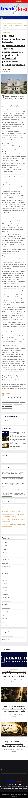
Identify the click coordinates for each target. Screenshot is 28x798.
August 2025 (5, 580)
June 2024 (4, 618)
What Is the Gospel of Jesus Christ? (10, 489)
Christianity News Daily (6, 32)
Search (4, 456)
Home (2, 21)
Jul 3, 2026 (14, 442)
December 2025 (6, 566)
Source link (7, 393)
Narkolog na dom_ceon (7, 519)
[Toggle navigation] (26, 17)
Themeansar (14, 796)
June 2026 (4, 545)
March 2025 (5, 594)
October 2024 (5, 604)
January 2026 (5, 563)
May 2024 (4, 621)
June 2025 (4, 587)
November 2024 (6, 601)
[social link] (1, 766)
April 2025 (4, 590)
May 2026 (4, 549)
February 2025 (5, 597)
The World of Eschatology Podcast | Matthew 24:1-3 (19, 402)
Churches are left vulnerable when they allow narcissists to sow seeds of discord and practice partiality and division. (13, 478)
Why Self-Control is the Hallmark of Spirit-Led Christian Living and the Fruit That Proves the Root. (18, 445)
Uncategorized (5, 639)
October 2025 (5, 573)
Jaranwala (9, 126)
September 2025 (6, 576)
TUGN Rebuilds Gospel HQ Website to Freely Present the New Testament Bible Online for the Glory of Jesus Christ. (13, 495)
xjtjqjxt (3, 506)
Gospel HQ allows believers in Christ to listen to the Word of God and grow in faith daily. (17, 432)
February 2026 (5, 559)
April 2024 (4, 625)
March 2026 (5, 556)
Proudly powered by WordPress (9, 794)
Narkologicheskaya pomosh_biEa (10, 529)
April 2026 (4, 552)
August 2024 (5, 611)
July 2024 (4, 615)
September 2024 (6, 608)
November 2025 (6, 570)
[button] (2, 17)
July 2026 (4, 542)
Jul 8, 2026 (14, 435)
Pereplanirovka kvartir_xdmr (9, 524)
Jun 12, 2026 (14, 448)
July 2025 (4, 583)
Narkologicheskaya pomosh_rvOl (10, 514)
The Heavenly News (7, 70)
